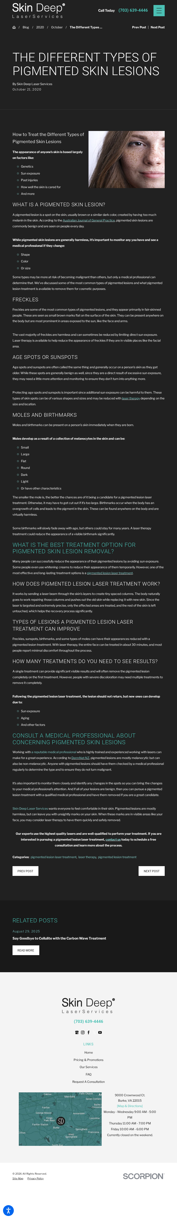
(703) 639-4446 (133, 10)
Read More (25, 950)
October (57, 27)
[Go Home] (16, 27)
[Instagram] (83, 1032)
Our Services (89, 1067)
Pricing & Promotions (88, 1060)
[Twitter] (94, 1032)
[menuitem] (89, 1053)
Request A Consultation (88, 1081)
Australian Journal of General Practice (89, 220)
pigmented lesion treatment (117, 857)
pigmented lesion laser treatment (110, 573)
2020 (40, 27)
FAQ (89, 1074)
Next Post (152, 871)
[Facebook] (88, 1032)
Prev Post (25, 871)
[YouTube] (100, 1032)
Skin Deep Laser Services (30, 808)
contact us (113, 839)
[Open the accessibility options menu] (8, 1210)
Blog (26, 27)
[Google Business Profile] (77, 1032)
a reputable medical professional (54, 752)
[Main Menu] (159, 10)
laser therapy (131, 398)
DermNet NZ (80, 758)
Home (88, 1052)
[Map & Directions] (130, 1106)
